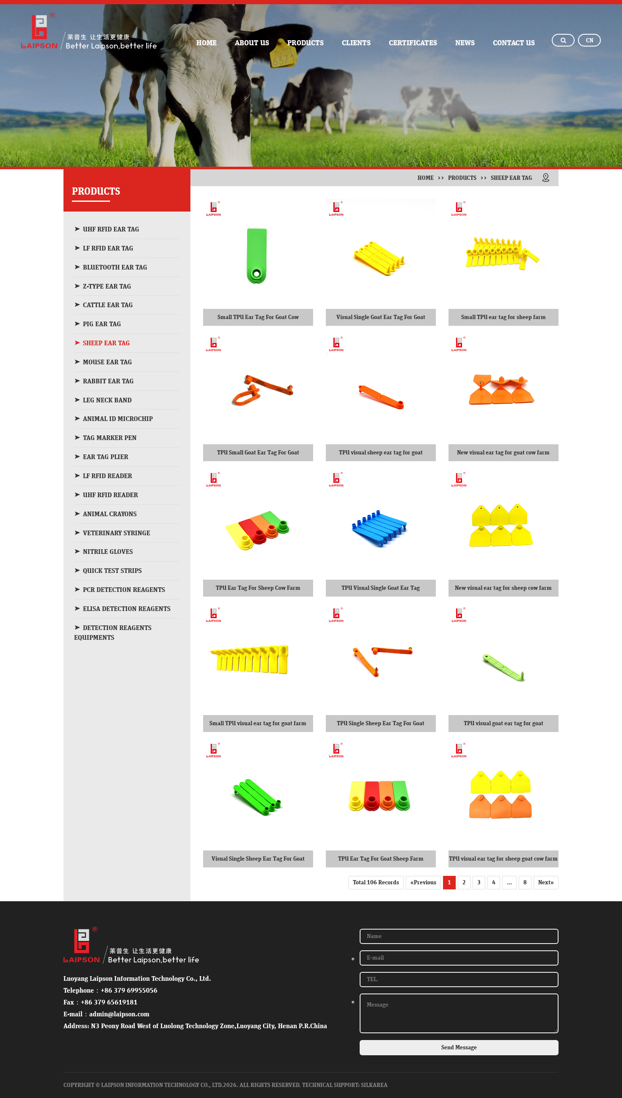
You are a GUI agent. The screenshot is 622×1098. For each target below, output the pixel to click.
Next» (546, 883)
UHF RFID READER (110, 495)
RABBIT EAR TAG (108, 381)
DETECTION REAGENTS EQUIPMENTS (112, 633)
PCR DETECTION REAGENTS (124, 589)
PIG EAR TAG (102, 324)
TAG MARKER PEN (110, 438)
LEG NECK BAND (107, 400)
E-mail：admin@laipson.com (106, 1014)
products (462, 178)
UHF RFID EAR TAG (111, 229)
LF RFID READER (107, 476)
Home (426, 178)
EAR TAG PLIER (105, 457)
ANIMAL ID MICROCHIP (118, 419)
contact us (514, 43)
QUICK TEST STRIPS (112, 570)
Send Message (459, 1048)
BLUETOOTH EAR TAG (115, 267)
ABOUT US (252, 43)
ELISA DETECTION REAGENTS (127, 608)
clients (356, 43)
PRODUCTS (305, 43)
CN (589, 41)
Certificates (413, 43)
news (465, 43)
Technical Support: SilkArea (345, 1085)
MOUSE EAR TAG (107, 362)
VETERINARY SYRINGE (116, 533)
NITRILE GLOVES (108, 551)
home (206, 43)
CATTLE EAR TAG (108, 305)
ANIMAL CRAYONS (110, 514)
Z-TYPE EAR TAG (107, 286)
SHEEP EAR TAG (106, 343)
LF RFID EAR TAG (108, 248)
